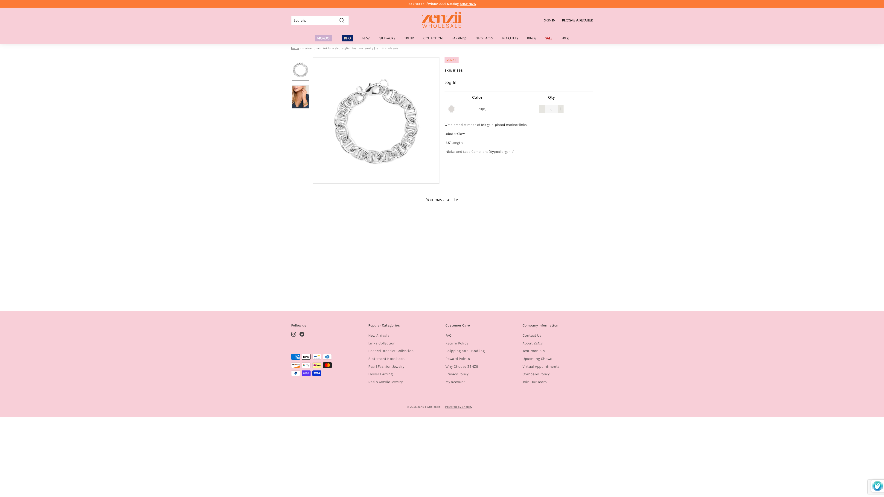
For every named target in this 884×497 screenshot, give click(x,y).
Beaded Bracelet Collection (391, 351)
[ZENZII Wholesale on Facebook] (302, 334)
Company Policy (536, 374)
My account (455, 382)
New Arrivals (378, 335)
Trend (409, 38)
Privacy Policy (456, 374)
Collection (432, 38)
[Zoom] (376, 120)
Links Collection (381, 343)
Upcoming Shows (537, 358)
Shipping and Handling (465, 351)
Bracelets (510, 38)
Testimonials (534, 351)
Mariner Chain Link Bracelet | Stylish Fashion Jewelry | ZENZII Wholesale (350, 48)
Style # (315, 284)
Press (565, 38)
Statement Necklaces (386, 358)
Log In (450, 82)
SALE (548, 38)
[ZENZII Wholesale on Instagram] (293, 334)
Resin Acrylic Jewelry (385, 382)
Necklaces (484, 38)
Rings (531, 38)
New (365, 38)
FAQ (448, 335)
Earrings (459, 38)
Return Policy (456, 343)
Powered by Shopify (458, 406)
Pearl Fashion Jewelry (386, 366)
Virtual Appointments (541, 366)
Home (295, 48)
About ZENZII (533, 343)
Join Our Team (535, 382)
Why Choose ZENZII (461, 366)
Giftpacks (387, 38)
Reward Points (457, 358)
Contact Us (532, 335)
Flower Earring (380, 374)
